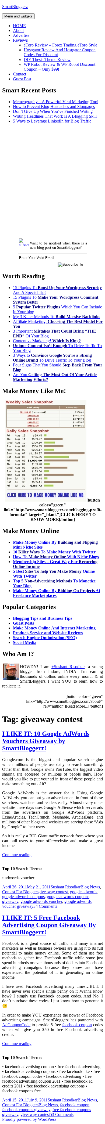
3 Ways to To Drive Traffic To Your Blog (52, 357)
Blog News (90, 887)
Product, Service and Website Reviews (48, 633)
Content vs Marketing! (47, 340)
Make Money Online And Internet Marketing (54, 628)
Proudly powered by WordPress (29, 1119)
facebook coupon (77, 1024)
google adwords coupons (23, 896)
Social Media (24, 642)
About (18, 30)
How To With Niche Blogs (56, 556)
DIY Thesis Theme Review (47, 59)
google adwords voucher (41, 901)
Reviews (20, 40)
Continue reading (17, 854)
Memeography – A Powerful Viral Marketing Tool (55, 101)
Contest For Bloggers (20, 891)
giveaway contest (53, 891)
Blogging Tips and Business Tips (42, 618)
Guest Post (22, 79)
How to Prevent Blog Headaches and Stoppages (54, 106)
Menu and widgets (18, 16)
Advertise (21, 35)
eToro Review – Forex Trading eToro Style (60, 45)
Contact (19, 74)
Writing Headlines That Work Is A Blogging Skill (55, 116)
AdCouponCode (16, 1024)
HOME (19, 25)
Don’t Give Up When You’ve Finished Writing (53, 111)
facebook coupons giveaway (26, 1109)
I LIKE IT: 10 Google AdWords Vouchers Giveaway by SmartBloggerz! (45, 741)
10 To (54, 552)
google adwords (83, 891)
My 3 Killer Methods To (56, 316)
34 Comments (45, 906)
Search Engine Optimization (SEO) (45, 637)
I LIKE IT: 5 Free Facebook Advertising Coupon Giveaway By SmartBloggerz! (49, 925)
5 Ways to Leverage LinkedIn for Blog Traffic (52, 121)
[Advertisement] (52, 180)
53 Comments (62, 1114)
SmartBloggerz (15, 6)
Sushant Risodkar (65, 887)
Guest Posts (23, 623)
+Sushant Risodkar (68, 666)
